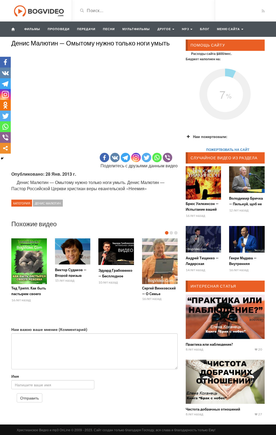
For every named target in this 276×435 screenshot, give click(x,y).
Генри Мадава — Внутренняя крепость (243, 263)
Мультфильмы (136, 29)
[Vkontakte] (115, 157)
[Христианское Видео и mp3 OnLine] (39, 10)
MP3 (186, 29)
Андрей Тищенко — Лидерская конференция (202, 263)
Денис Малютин (48, 203)
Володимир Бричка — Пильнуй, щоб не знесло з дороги (246, 204)
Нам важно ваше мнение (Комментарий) (49, 329)
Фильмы (32, 29)
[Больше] (5, 148)
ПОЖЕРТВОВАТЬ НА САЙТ (227, 149)
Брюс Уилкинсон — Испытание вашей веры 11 (202, 209)
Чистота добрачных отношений (213, 409)
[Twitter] (146, 157)
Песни (109, 29)
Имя (15, 376)
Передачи (86, 29)
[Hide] (2, 158)
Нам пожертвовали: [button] (210, 136)
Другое (164, 29)
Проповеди (59, 29)
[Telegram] (125, 157)
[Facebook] (104, 157)
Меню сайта (229, 29)
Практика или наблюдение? (209, 344)
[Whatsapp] (157, 157)
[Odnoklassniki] (5, 105)
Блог (204, 29)
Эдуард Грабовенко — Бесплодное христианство (115, 276)
